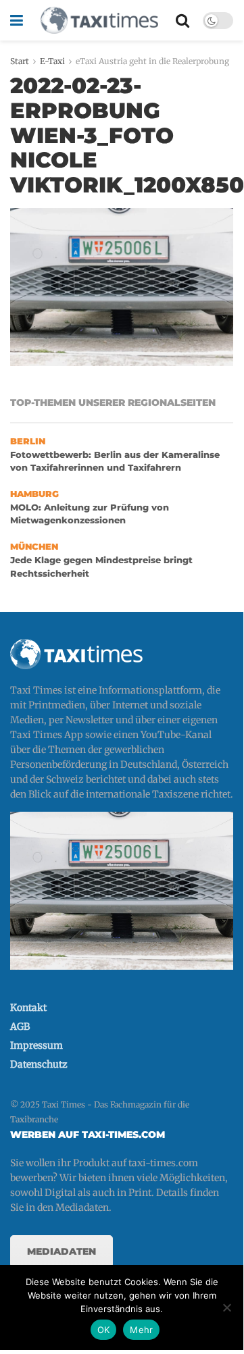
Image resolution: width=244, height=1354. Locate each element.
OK (103, 1329)
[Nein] (226, 1307)
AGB (20, 1026)
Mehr (141, 1329)
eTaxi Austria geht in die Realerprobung (152, 61)
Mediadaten (61, 1251)
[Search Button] (182, 20)
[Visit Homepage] (99, 20)
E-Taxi (52, 61)
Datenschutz (39, 1064)
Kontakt (28, 1007)
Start (19, 61)
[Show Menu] (16, 20)
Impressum (36, 1045)
